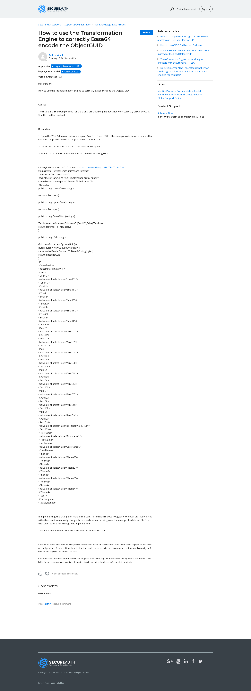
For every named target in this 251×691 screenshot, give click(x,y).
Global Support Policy (169, 98)
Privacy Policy (43, 683)
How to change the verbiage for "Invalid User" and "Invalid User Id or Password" (183, 38)
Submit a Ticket (165, 113)
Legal (53, 683)
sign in (48, 603)
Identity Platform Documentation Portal (179, 91)
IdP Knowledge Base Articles (110, 24)
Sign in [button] (206, 9)
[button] (171, 9)
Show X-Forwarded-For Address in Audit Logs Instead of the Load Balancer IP (183, 52)
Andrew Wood (56, 55)
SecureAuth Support (49, 24)
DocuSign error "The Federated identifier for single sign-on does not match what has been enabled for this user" (183, 71)
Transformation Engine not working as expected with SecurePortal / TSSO (180, 61)
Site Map (60, 683)
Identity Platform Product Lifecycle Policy (179, 94)
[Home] (53, 9)
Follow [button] (146, 32)
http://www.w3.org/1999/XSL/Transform (103, 167)
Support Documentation (77, 24)
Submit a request (186, 9)
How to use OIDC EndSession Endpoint (181, 45)
